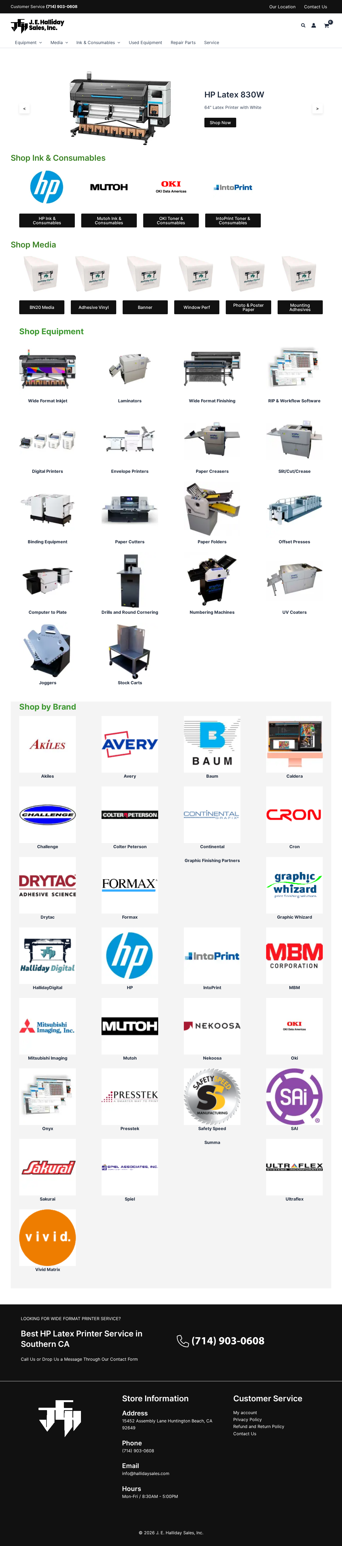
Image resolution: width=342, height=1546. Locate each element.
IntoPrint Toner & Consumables (233, 220)
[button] (303, 25)
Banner (145, 307)
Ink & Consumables (95, 42)
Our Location (282, 6)
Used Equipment (145, 42)
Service (211, 42)
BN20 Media (42, 307)
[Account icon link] (313, 25)
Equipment (26, 42)
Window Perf (197, 307)
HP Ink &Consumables (47, 220)
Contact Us (315, 6)
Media (56, 42)
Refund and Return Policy (258, 1426)
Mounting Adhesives (300, 307)
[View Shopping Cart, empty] (326, 26)
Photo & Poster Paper (248, 307)
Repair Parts (183, 42)
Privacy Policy (247, 1419)
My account (245, 1412)
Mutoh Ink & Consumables (109, 220)
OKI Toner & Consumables (171, 220)
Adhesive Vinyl (94, 307)
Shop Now (220, 122)
